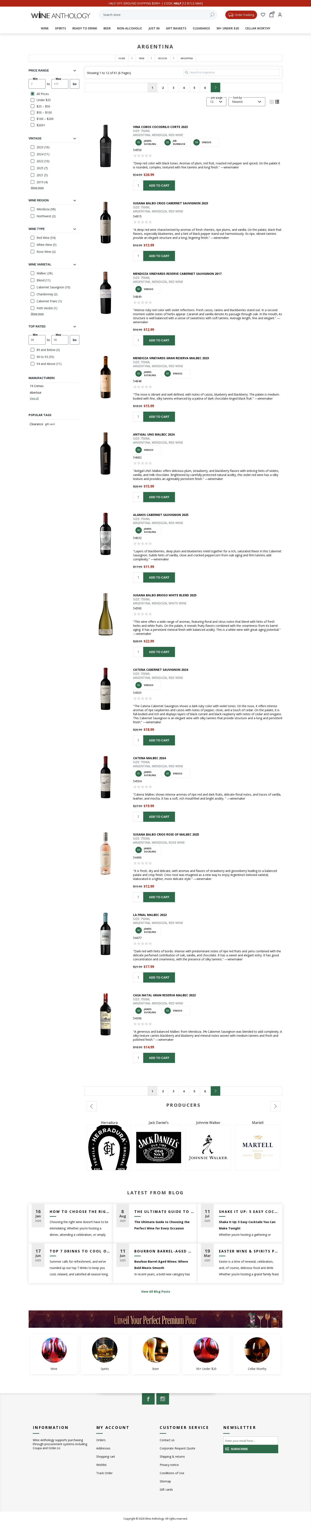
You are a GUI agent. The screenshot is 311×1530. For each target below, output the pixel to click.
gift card (50, 424)
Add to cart (159, 185)
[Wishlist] (263, 14)
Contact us (167, 1440)
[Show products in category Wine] (54, 1350)
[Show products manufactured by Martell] (158, 1147)
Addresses (103, 1448)
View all (34, 398)
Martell (158, 1122)
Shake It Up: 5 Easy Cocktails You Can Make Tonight (249, 1211)
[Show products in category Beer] (155, 1350)
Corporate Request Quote (177, 1448)
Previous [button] (92, 1106)
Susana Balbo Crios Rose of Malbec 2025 (166, 834)
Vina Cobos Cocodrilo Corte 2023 (160, 127)
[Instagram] (162, 1399)
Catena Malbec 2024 (149, 758)
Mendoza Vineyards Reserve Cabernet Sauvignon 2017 (177, 274)
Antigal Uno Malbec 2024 (154, 434)
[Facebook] (148, 1399)
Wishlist (101, 1465)
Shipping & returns (172, 1456)
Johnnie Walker (109, 1122)
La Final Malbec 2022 (150, 915)
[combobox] (158, 14)
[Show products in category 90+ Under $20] (206, 1350)
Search (212, 15)
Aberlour (35, 392)
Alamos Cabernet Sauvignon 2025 (161, 515)
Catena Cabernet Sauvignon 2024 (160, 670)
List (277, 102)
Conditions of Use (172, 1473)
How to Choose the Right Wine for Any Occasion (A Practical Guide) (80, 1211)
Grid (272, 102)
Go (75, 84)
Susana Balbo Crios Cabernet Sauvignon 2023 (170, 203)
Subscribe (239, 1449)
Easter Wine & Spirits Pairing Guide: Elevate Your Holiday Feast (249, 1251)
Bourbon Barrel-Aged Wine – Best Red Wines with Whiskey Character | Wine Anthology (164, 1251)
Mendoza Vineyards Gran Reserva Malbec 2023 (171, 358)
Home (121, 58)
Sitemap (165, 1481)
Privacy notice (169, 1465)
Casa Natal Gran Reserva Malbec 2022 (164, 995)
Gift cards (166, 1489)
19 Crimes (37, 386)
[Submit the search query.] (186, 72)
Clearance (36, 424)
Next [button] (275, 1106)
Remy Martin (208, 1122)
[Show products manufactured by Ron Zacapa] (257, 1147)
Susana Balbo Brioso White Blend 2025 (165, 595)
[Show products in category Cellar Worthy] (257, 1350)
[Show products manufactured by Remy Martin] (208, 1147)
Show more (37, 187)
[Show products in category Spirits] (104, 1350)
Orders (101, 1440)
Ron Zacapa (257, 1122)
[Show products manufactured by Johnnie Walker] (109, 1147)
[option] (109, 1145)
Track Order (104, 1473)
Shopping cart (105, 1456)
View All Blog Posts (155, 1291)
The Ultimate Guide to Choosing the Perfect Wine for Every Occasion (164, 1211)
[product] (105, 146)
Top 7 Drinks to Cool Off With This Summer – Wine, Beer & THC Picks (80, 1251)
